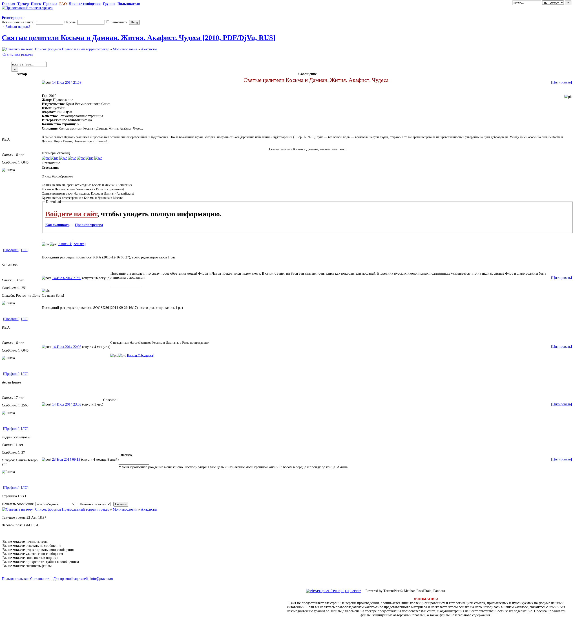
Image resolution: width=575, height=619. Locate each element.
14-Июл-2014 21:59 (66, 278)
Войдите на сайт (71, 214)
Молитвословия (125, 49)
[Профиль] (11, 250)
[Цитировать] (561, 82)
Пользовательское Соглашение (25, 579)
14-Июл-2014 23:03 (66, 404)
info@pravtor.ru (101, 579)
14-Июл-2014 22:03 (66, 347)
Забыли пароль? (18, 27)
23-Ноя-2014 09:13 (66, 459)
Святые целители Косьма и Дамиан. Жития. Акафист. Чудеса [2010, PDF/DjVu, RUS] (139, 38)
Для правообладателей (70, 579)
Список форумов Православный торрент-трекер (72, 49)
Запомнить (118, 22)
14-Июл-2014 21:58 (66, 82)
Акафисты (149, 49)
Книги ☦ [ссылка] (72, 244)
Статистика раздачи (17, 54)
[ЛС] (24, 250)
